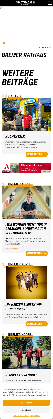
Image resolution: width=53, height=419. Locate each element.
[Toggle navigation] (50, 3)
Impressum (35, 415)
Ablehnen (26, 410)
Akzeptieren (26, 403)
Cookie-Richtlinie (21, 415)
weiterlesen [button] (34, 154)
